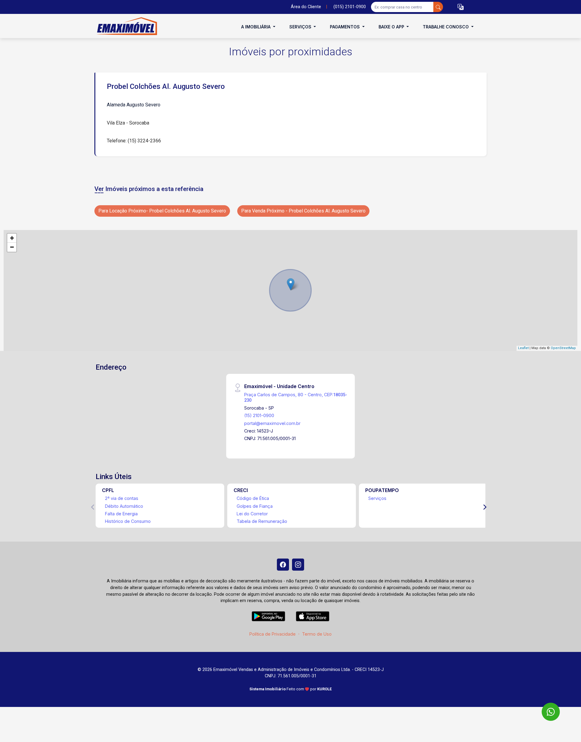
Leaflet (523, 348)
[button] (460, 7)
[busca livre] (438, 7)
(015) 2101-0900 (349, 6)
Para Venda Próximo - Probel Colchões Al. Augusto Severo (303, 211)
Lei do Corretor (252, 513)
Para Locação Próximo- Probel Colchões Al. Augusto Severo (162, 211)
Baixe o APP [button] (392, 26)
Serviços (377, 498)
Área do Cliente (306, 6)
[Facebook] (283, 565)
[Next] (484, 507)
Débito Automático (124, 506)
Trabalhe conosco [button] (446, 26)
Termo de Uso (317, 634)
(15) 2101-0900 (259, 415)
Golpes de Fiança (255, 506)
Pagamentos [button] (345, 26)
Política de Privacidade (272, 634)
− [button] (12, 247)
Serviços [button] (301, 26)
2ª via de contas (121, 498)
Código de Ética (253, 498)
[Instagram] (298, 565)
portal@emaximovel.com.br (272, 423)
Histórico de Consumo (128, 521)
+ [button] (12, 238)
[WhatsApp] (550, 711)
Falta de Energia (121, 513)
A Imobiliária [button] (256, 26)
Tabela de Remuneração (262, 521)
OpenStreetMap (563, 348)
